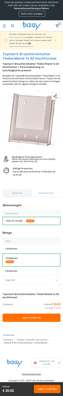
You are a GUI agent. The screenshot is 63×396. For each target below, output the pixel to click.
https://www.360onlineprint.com (21, 46)
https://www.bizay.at (16, 37)
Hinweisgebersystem (31, 374)
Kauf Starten (31, 317)
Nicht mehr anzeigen (32, 13)
